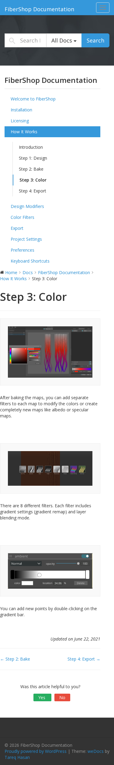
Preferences (22, 250)
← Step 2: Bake (15, 659)
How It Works (24, 131)
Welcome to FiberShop (33, 99)
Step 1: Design (33, 158)
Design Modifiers (27, 206)
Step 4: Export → (83, 659)
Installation (21, 110)
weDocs (96, 751)
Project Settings (26, 239)
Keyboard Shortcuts (30, 261)
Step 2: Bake (31, 169)
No (62, 697)
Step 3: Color (33, 180)
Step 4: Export (32, 191)
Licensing (20, 121)
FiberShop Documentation (39, 9)
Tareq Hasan (17, 757)
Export (17, 228)
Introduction (31, 147)
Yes (42, 697)
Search (95, 40)
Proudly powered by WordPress (36, 751)
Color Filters (22, 217)
